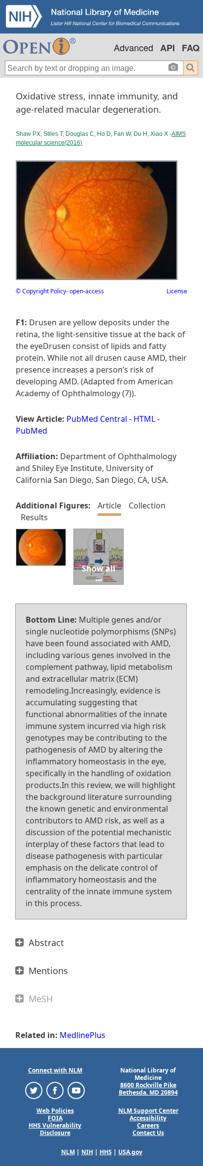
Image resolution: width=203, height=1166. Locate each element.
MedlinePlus (82, 1035)
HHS (106, 1152)
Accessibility (148, 1118)
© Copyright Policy (41, 291)
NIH (87, 1152)
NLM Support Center (148, 1110)
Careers (148, 1125)
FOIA (55, 1118)
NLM (68, 1152)
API (167, 47)
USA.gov (130, 1152)
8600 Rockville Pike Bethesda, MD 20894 (148, 1089)
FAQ (191, 47)
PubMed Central (97, 418)
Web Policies (55, 1110)
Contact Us (148, 1133)
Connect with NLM (55, 1070)
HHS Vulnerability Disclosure (55, 1129)
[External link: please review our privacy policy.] (33, 1090)
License (177, 291)
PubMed (31, 430)
